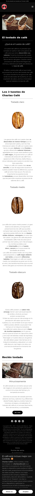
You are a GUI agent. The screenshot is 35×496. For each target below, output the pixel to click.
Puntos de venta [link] (17, 450)
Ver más (17, 412)
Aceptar (26, 491)
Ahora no (9, 491)
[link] (4, 6)
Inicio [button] (17, 448)
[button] (32, 6)
